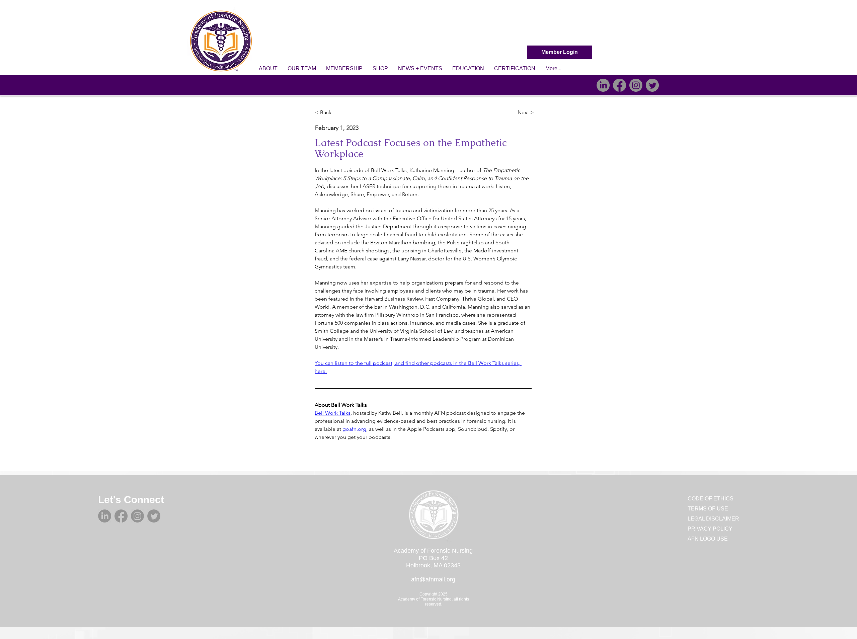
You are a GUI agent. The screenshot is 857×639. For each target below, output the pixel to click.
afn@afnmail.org (433, 579)
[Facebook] (619, 85)
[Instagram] (635, 85)
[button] (268, 69)
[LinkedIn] (603, 85)
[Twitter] (652, 85)
